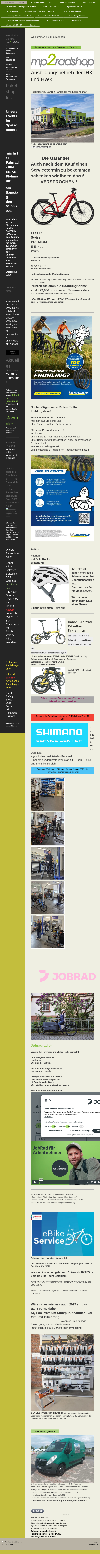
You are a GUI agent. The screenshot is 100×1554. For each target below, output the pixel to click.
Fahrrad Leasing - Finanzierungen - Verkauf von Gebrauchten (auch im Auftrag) (62, 699)
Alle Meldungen (12, 370)
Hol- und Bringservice (45, 1431)
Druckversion (9, 1542)
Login (96, 1542)
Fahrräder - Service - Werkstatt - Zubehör (56, 47)
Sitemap (19, 1542)
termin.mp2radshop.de (41, 147)
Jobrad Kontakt (12, 352)
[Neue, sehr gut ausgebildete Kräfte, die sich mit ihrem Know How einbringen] (48, 863)
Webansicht (93, 1544)
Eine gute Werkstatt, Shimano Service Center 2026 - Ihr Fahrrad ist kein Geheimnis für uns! (62, 770)
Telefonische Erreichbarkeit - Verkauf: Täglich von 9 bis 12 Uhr (62, 717)
